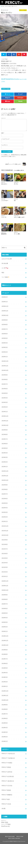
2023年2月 (5, 462)
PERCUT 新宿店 (6, 88)
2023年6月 (5, 443)
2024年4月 (5, 398)
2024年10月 (5, 370)
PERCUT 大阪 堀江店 (8, 781)
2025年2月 (5, 352)
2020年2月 (5, 626)
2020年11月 (5, 585)
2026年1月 (5, 301)
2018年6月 (5, 718)
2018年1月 (5, 741)
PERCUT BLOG (13, 841)
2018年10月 (5, 700)
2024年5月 (5, 393)
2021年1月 (5, 576)
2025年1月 (5, 356)
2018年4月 (5, 727)
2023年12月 (5, 416)
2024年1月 (5, 411)
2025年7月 (5, 329)
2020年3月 (5, 622)
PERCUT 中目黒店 (7, 762)
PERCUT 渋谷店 (6, 804)
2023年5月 (5, 448)
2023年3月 (5, 457)
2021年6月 (5, 553)
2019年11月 (5, 640)
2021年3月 (5, 567)
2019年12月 (5, 636)
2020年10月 (5, 590)
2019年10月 (5, 645)
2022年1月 (5, 521)
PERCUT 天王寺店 (7, 785)
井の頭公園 (5, 263)
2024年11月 (5, 365)
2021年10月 (5, 535)
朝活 (3, 272)
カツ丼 (3, 268)
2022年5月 (5, 503)
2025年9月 (5, 320)
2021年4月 (5, 562)
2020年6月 (5, 608)
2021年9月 (5, 539)
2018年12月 (5, 691)
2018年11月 (5, 695)
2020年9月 (5, 594)
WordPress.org (5, 826)
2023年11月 (5, 420)
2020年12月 (5, 581)
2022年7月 (5, 494)
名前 (2, 133)
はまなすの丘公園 (7, 258)
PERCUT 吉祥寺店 (7, 772)
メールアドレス (5, 139)
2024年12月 (5, 361)
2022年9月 (5, 485)
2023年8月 (5, 434)
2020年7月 (5, 604)
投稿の (4, 822)
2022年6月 (5, 498)
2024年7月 (5, 384)
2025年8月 (5, 324)
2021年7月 (5, 549)
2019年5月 (5, 668)
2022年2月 (5, 517)
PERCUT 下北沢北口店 (8, 753)
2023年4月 (5, 453)
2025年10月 (5, 315)
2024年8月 (5, 379)
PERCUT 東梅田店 (7, 794)
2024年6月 (5, 388)
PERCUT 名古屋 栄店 (8, 776)
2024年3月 (5, 402)
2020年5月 (5, 613)
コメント (3, 118)
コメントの (5, 824)
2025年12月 (5, 306)
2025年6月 (5, 333)
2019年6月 (5, 663)
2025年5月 (5, 338)
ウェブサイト (4, 145)
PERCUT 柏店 (6, 799)
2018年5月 (5, 723)
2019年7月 (5, 659)
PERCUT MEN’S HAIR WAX (14, 838)
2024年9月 (5, 375)
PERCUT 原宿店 (6, 767)
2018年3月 (5, 732)
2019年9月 (5, 649)
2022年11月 (5, 475)
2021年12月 (5, 526)
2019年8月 (5, 654)
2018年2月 (5, 736)
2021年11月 (5, 530)
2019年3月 (5, 677)
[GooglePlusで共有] (19, 54)
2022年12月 (5, 471)
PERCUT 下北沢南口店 (8, 758)
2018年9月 (5, 704)
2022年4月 (5, 507)
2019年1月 (5, 686)
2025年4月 (5, 343)
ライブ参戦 (5, 277)
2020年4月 (5, 617)
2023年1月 (5, 466)
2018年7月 (5, 714)
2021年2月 (5, 572)
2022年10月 (5, 480)
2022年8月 (5, 489)
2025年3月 (5, 347)
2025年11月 (5, 310)
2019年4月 (5, 672)
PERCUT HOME (19, 836)
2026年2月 (5, 297)
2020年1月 (5, 631)
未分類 (3, 808)
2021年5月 (5, 558)
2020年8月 (5, 599)
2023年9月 (5, 430)
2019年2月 (5, 681)
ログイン (3, 820)
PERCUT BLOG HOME (10, 836)
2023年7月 (5, 439)
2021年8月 (5, 544)
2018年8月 (5, 709)
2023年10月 (5, 425)
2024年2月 (5, 407)
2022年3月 (5, 512)
